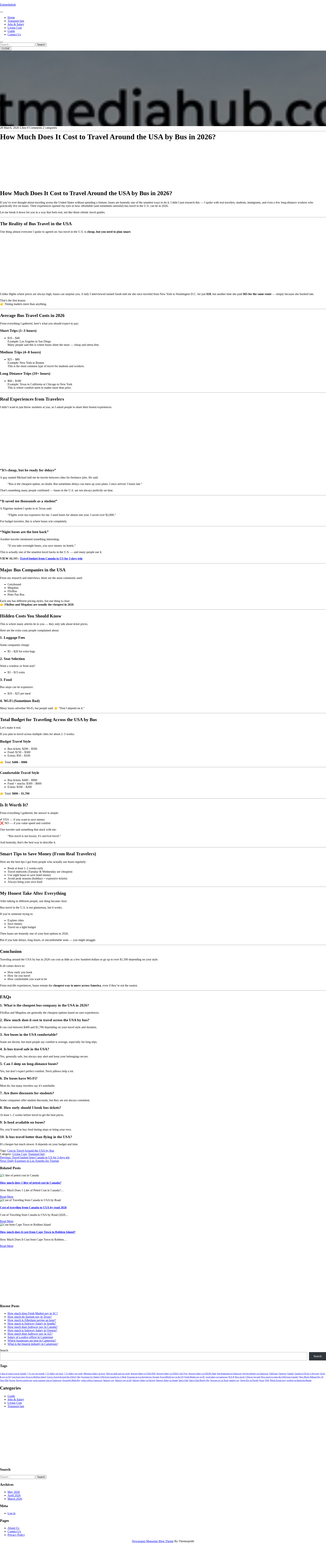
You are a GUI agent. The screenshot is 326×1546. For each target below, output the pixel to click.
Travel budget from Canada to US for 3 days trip (51, 558)
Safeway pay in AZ (123, 1380)
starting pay (234, 1380)
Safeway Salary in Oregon (143, 1380)
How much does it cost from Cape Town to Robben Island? (37, 1232)
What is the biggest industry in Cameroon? (33, 1344)
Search (41, 44)
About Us (13, 1528)
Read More (6, 1196)
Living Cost (15, 27)
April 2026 (14, 1495)
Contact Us (14, 34)
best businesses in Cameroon (229, 1374)
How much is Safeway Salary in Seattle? (32, 1323)
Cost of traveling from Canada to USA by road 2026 (33, 1207)
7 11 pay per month (36, 1374)
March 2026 (15, 1498)
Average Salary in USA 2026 (143, 1374)
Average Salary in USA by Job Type (172, 1374)
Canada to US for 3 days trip (306, 1374)
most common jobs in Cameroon (47, 1380)
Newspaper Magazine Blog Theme (153, 1541)
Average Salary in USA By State (202, 1374)
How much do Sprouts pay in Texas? (30, 1316)
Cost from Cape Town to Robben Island (29, 1377)
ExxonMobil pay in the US (172, 1377)
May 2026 (14, 1492)
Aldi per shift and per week (118, 1374)
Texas (261, 1380)
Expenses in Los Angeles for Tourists (143, 1377)
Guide (11, 31)
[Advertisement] (113, 159)
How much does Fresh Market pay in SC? (33, 1313)
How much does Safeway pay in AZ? (30, 1333)
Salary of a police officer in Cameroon (30, 1337)
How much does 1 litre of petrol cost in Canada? (30, 1182)
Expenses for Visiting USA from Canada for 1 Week (103, 1377)
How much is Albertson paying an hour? (32, 1320)
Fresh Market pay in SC (194, 1377)
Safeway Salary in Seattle (167, 1380)
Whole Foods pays (278, 1380)
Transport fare (16, 20)
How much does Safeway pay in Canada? (33, 1327)
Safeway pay (108, 1380)
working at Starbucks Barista (299, 1380)
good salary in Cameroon (217, 1377)
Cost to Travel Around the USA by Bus (30, 1150)
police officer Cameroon (91, 1380)
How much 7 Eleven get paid (247, 1377)
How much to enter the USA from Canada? (279, 1377)
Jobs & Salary (16, 24)
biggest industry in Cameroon (255, 1374)
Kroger (12, 1380)
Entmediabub (8, 4)
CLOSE (6, 48)
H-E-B (231, 1377)
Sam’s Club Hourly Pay (199, 1380)
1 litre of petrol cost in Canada (13, 1374)
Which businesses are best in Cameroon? (32, 1340)
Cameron (282, 1374)
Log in (11, 1513)
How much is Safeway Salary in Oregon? (32, 1330)
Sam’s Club (183, 1380)
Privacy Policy (16, 1534)
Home (11, 17)
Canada (290, 1374)
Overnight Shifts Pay (71, 1380)
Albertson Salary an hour (94, 1374)
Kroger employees (24, 1380)
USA (267, 1380)
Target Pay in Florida (249, 1380)
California (273, 1374)
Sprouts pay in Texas (219, 1380)
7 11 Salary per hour (54, 1374)
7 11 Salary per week (73, 1374)
